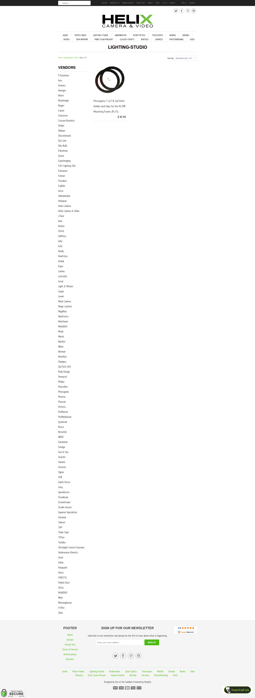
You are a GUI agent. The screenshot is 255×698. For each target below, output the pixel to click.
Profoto (62, 407)
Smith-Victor (64, 482)
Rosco (61, 427)
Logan (61, 291)
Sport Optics (139, 35)
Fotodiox (62, 181)
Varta (60, 572)
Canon (61, 110)
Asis (60, 80)
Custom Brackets (66, 120)
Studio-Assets (65, 507)
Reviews (104, 3)
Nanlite (61, 341)
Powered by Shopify (142, 682)
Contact (150, 3)
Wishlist (172, 3)
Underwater (120, 35)
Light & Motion (65, 286)
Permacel (62, 376)
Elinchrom (63, 150)
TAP (60, 527)
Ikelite (61, 226)
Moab (60, 331)
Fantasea (62, 171)
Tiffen (61, 537)
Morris (61, 336)
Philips (61, 381)
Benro (61, 95)
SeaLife (62, 457)
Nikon (60, 346)
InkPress (62, 236)
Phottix (62, 396)
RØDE (61, 437)
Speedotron (63, 492)
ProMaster (63, 412)
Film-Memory (82, 39)
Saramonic (63, 442)
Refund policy (114, 3)
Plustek (62, 401)
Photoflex (63, 386)
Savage (61, 447)
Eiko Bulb (62, 145)
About (158, 3)
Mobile (173, 35)
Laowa (61, 271)
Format (61, 176)
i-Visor (61, 216)
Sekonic (61, 462)
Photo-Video (80, 35)
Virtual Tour (140, 3)
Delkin (61, 125)
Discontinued (64, 135)
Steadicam (63, 497)
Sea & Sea (63, 452)
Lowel (61, 296)
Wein (60, 597)
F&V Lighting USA (67, 165)
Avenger (62, 90)
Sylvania (62, 517)
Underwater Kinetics (68, 552)
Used (192, 39)
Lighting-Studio (100, 35)
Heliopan (62, 201)
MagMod (62, 311)
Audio (65, 35)
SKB (60, 477)
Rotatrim (62, 432)
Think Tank (63, 532)
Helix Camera (64, 206)
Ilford (61, 231)
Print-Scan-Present (104, 39)
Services (159, 39)
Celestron (63, 115)
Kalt (60, 246)
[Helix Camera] (127, 22)
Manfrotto (63, 316)
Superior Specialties (67, 512)
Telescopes (157, 35)
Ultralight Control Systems (71, 547)
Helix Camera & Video (68, 211)
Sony (60, 487)
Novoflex (62, 356)
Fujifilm (61, 186)
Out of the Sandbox (124, 682)
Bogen (61, 105)
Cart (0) (184, 3)
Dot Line (62, 140)
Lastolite (62, 276)
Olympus (62, 361)
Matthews (63, 321)
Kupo (60, 266)
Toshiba (62, 542)
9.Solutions (63, 75)
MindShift (63, 326)
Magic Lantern (65, 306)
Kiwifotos (63, 256)
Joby (60, 241)
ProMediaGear (64, 417)
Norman (62, 351)
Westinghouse (65, 602)
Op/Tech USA (64, 366)
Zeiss (60, 612)
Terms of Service (127, 3)
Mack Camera (64, 301)
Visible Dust (64, 582)
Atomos (62, 85)
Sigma (61, 472)
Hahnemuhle (64, 196)
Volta (60, 587)
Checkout (192, 3)
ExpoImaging (64, 160)
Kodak (61, 261)
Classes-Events (127, 39)
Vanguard (62, 567)
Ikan (60, 221)
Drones (186, 35)
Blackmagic (63, 100)
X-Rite (61, 607)
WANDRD (62, 592)
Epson (61, 155)
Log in (165, 3)
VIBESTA (62, 577)
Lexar (60, 281)
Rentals (145, 39)
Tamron (61, 522)
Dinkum (61, 130)
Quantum (62, 422)
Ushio (60, 562)
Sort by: (170, 58)
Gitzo (60, 191)
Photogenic (63, 391)
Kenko (61, 251)
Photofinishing (176, 39)
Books (67, 39)
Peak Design (64, 371)
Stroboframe (64, 502)
